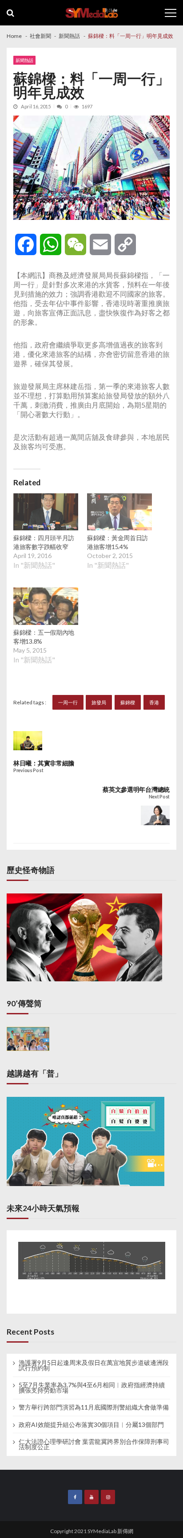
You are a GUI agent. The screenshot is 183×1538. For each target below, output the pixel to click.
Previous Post (28, 770)
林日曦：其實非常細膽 (43, 763)
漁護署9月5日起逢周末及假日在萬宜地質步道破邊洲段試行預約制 (94, 1365)
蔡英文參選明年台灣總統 (136, 789)
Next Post (159, 796)
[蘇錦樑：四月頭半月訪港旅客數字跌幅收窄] (45, 513)
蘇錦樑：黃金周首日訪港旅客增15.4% (117, 542)
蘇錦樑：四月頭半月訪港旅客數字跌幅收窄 (43, 542)
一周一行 (68, 702)
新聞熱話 (24, 60)
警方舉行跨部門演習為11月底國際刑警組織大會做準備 (94, 1407)
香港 (154, 702)
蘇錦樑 (127, 702)
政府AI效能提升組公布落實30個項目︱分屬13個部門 (91, 1424)
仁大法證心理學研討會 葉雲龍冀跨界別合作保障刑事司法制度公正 (94, 1444)
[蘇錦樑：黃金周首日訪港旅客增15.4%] (119, 513)
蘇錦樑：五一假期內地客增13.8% (43, 636)
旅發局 (99, 702)
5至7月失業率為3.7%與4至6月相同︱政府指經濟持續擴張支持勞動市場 (92, 1387)
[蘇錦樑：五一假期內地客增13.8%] (45, 607)
